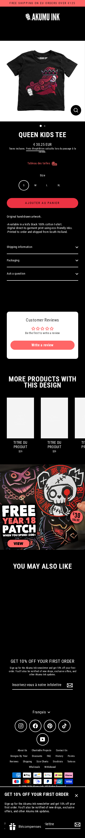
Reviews (14, 761)
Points (71, 756)
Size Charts (42, 761)
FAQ (49, 756)
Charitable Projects (41, 750)
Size (42, 175)
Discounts (37, 756)
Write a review (42, 345)
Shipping (27, 761)
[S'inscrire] (76, 824)
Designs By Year (18, 756)
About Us (22, 750)
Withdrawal (50, 767)
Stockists (58, 761)
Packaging (13, 260)
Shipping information (19, 247)
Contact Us (61, 750)
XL (59, 185)
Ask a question (16, 273)
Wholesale (34, 767)
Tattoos (71, 761)
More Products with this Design (42, 382)
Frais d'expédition (35, 148)
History (59, 756)
